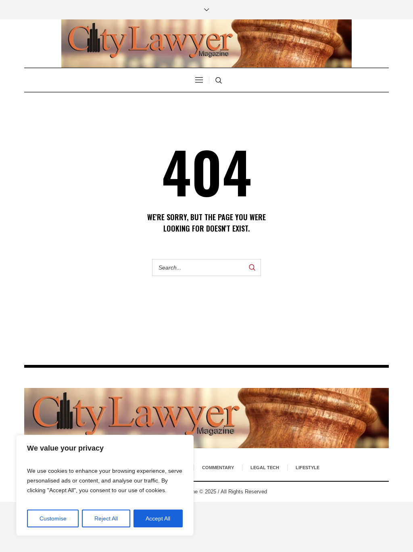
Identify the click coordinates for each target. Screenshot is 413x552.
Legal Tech (264, 467)
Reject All (106, 518)
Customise (53, 518)
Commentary (218, 467)
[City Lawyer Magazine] (206, 418)
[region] (105, 485)
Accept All (158, 518)
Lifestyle (307, 467)
